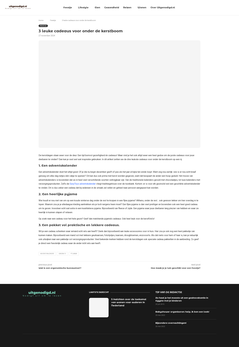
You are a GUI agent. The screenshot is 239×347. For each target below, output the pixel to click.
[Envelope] (212, 340)
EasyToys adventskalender (83, 183)
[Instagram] (184, 340)
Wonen (142, 7)
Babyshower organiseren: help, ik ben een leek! (182, 311)
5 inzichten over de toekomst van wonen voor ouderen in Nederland (128, 302)
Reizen (127, 7)
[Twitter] (174, 340)
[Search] (235, 8)
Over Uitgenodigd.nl (162, 7)
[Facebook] (165, 340)
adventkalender (47, 254)
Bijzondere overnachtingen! (170, 323)
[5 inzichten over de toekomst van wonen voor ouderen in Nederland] (99, 307)
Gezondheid (111, 7)
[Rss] (203, 340)
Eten (97, 7)
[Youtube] (193, 340)
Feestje (67, 7)
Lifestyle (83, 7)
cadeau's (62, 254)
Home (41, 20)
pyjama (74, 254)
